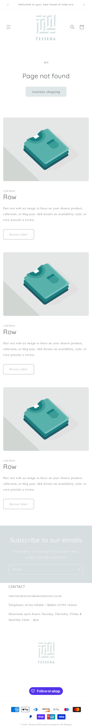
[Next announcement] (84, 4)
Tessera (33, 724)
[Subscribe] (78, 569)
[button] (8, 27)
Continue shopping (46, 91)
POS (39, 724)
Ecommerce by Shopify (59, 724)
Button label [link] (19, 234)
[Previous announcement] (8, 4)
